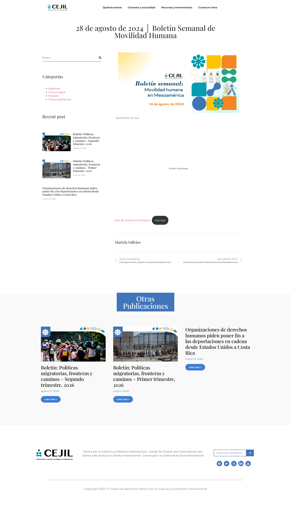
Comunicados (56, 92)
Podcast (53, 95)
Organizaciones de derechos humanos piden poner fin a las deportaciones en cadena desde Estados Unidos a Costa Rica (70, 191)
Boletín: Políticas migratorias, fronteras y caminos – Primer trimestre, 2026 (86, 166)
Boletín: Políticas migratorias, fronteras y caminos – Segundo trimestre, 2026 (86, 139)
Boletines (54, 88)
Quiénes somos (112, 7)
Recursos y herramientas (176, 7)
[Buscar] (97, 57)
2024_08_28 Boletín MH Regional (132, 220)
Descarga (160, 220)
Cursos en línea (207, 7)
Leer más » (51, 399)
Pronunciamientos (59, 99)
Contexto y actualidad (141, 7)
